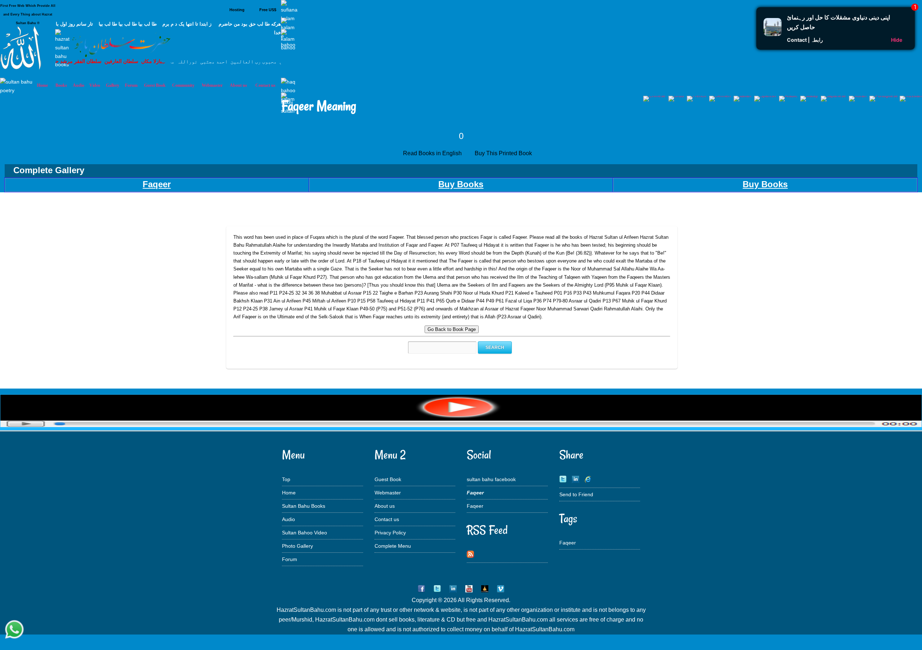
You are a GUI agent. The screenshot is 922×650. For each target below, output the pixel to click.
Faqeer (475, 506)
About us (385, 506)
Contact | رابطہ (805, 40)
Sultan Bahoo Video (304, 532)
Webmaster (388, 493)
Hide (896, 40)
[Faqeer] (461, 425)
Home (289, 493)
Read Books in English (434, 153)
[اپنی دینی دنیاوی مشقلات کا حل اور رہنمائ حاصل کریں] (773, 33)
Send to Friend (576, 494)
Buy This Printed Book (504, 153)
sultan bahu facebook (491, 479)
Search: (400, 347)
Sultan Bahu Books (303, 506)
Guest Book (155, 85)
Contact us (387, 519)
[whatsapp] (14, 630)
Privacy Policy (390, 532)
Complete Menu (393, 546)
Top (286, 479)
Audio (288, 519)
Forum (289, 559)
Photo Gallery (297, 546)
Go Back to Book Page (452, 329)
